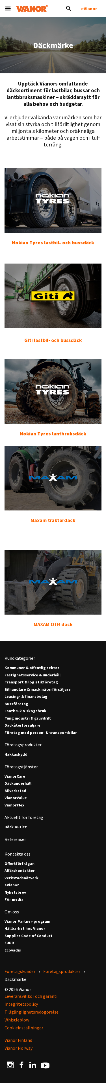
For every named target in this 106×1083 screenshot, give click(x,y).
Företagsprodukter (23, 744)
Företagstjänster (21, 766)
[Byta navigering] (8, 8)
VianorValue (16, 797)
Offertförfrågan (19, 863)
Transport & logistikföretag (31, 682)
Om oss (12, 912)
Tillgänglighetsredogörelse (32, 1012)
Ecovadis (13, 950)
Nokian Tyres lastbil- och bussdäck (53, 242)
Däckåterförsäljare (22, 725)
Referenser (15, 839)
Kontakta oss (18, 854)
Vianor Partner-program (27, 921)
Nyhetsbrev (15, 892)
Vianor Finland (18, 1040)
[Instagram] (10, 1065)
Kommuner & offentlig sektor (32, 667)
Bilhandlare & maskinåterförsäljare (38, 689)
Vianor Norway (19, 1048)
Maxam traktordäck (53, 520)
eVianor (89, 8)
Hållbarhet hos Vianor (25, 928)
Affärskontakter (20, 870)
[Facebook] (21, 1065)
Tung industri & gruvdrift (28, 718)
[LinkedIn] (32, 1065)
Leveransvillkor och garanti (31, 996)
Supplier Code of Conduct (29, 935)
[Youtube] (45, 1065)
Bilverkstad (15, 790)
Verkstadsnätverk (21, 878)
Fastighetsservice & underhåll (32, 675)
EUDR (9, 942)
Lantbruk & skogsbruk (25, 711)
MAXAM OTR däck (53, 624)
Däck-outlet (16, 827)
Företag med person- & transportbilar (41, 732)
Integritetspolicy (21, 1004)
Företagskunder (20, 971)
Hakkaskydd (16, 754)
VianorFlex (14, 805)
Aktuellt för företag (24, 817)
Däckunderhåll (18, 783)
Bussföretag (16, 703)
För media (14, 899)
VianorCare (15, 776)
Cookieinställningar (24, 1028)
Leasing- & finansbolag (26, 696)
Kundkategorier (20, 658)
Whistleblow (17, 1020)
